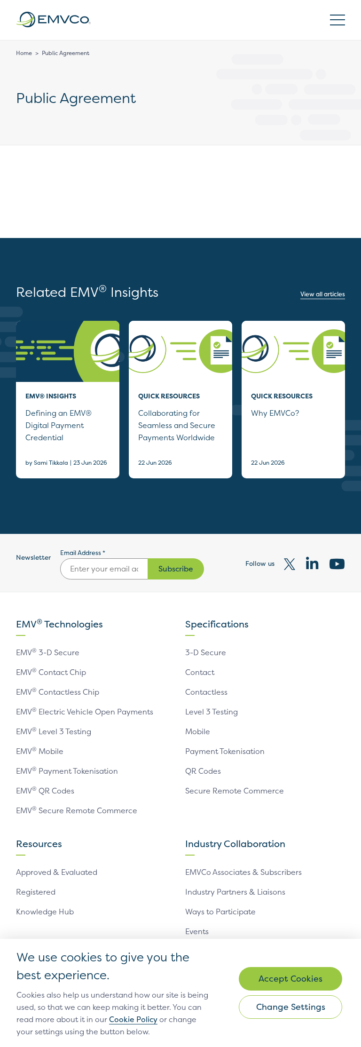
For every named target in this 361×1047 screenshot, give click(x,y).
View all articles (322, 294)
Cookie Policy (133, 1019)
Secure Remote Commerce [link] (234, 790)
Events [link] (197, 931)
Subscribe (175, 568)
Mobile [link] (197, 731)
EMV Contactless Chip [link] (57, 692)
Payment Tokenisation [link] (225, 751)
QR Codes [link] (203, 771)
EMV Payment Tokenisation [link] (67, 771)
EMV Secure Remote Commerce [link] (76, 810)
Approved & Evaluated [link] (56, 872)
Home (24, 53)
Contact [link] (199, 672)
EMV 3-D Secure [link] (47, 652)
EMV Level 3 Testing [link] (53, 731)
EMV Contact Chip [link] (51, 672)
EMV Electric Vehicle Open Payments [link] (84, 711)
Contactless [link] (206, 692)
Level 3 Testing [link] (211, 711)
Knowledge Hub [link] (45, 911)
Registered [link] (35, 892)
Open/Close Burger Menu (337, 20)
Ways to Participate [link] (220, 911)
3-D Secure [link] (205, 652)
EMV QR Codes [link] (45, 790)
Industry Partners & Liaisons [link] (235, 892)
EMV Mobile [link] (39, 751)
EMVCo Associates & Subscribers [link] (243, 872)
